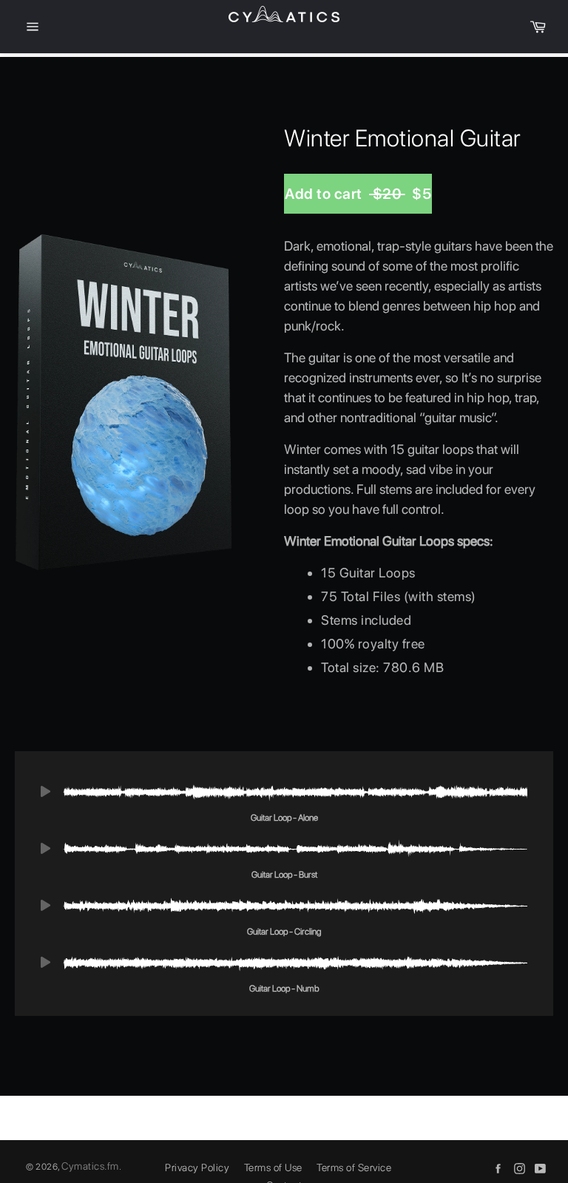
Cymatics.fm (90, 1166)
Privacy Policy (197, 1167)
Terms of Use (273, 1167)
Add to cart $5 (358, 194)
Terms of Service (354, 1167)
